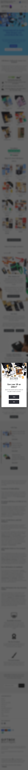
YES (14, 397)
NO (14, 402)
